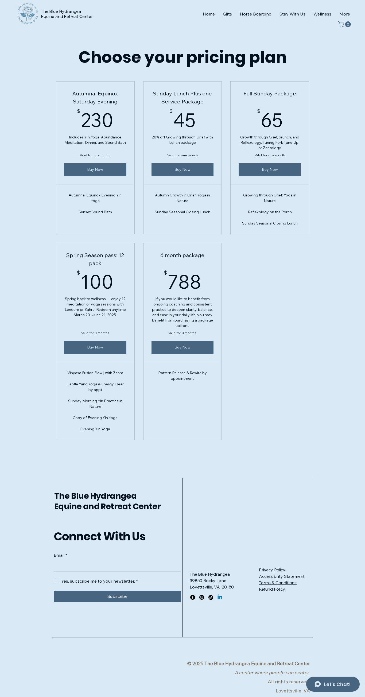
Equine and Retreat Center (107, 506)
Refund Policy (272, 589)
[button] (322, 14)
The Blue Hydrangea (95, 496)
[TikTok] (211, 597)
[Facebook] (193, 597)
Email (60, 555)
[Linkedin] (220, 597)
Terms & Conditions (278, 582)
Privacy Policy (272, 569)
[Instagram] (202, 597)
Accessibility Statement (282, 576)
